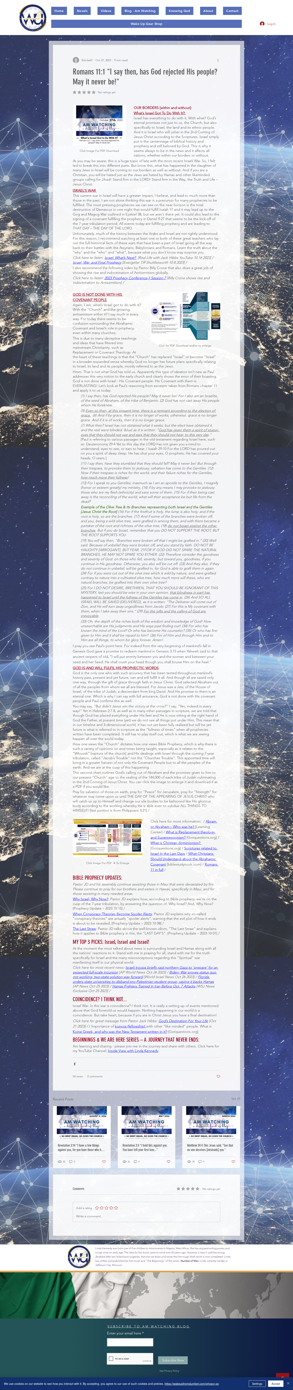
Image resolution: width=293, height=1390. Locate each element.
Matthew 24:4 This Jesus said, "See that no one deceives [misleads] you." (210, 1147)
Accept (275, 1384)
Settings (257, 1384)
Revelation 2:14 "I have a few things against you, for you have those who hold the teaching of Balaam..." (81, 1147)
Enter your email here (124, 1333)
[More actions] (217, 60)
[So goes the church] (82, 1122)
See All (235, 1098)
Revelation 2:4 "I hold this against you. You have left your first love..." (145, 1147)
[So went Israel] (146, 1122)
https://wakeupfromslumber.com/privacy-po (192, 1384)
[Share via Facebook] (75, 1064)
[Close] (288, 1383)
